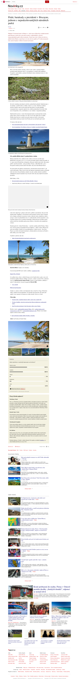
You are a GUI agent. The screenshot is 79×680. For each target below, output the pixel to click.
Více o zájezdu (15, 284)
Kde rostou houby (40, 667)
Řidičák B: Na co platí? (65, 659)
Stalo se (16, 8)
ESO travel (26, 450)
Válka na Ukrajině (33, 8)
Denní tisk (58, 10)
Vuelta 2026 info (22, 654)
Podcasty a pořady (33, 10)
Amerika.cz (42, 440)
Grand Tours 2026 (22, 663)
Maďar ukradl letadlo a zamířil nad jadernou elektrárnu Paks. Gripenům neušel (35, 508)
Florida (21, 450)
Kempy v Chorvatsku (54, 654)
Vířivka (63, 669)
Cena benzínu (47, 667)
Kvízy (42, 10)
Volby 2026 (10, 654)
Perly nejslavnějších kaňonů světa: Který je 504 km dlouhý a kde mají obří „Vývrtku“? (29, 124)
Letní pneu (43, 671)
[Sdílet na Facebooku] (46, 446)
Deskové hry (48, 671)
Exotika (30, 450)
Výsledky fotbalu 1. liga (33, 656)
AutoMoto (16, 10)
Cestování (23, 10)
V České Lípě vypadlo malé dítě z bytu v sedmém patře (33, 560)
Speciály (45, 10)
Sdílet (45, 27)
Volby (23, 8)
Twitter (17, 676)
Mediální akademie (34, 676)
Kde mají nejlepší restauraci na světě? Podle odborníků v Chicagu (25, 181)
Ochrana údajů (47, 676)
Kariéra (25, 676)
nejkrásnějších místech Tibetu (24, 309)
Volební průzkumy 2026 (12, 656)
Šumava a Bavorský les (55, 658)
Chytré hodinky (60, 671)
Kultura (46, 8)
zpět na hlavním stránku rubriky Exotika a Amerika (23, 315)
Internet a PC (10, 10)
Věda (20, 10)
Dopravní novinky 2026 (65, 658)
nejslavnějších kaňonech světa (29, 310)
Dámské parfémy (36, 671)
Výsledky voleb (11, 658)
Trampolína (33, 669)
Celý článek (36, 598)
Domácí (19, 8)
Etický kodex (41, 676)
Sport (39, 10)
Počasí (48, 10)
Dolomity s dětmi (53, 663)
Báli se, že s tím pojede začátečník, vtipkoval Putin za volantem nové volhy (34, 570)
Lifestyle (55, 8)
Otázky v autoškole (64, 661)
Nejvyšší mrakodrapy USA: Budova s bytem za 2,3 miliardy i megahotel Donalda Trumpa (29, 127)
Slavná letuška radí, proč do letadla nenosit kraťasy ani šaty (35, 539)
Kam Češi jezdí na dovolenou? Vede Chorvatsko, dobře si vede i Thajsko (26, 306)
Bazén (20, 669)
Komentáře (40, 8)
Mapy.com (25, 667)
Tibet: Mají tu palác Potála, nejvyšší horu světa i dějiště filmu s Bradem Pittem (33, 468)
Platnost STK (63, 663)
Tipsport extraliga (32, 658)
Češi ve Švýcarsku (54, 659)
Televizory (54, 671)
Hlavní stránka (11, 8)
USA (17, 450)
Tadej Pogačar (21, 659)
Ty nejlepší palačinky (44, 654)
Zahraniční (27, 8)
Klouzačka (43, 669)
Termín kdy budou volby (12, 659)
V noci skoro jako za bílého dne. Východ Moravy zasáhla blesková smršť (33, 519)
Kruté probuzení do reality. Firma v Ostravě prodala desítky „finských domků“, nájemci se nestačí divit (34, 529)
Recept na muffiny (43, 656)
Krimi (44, 8)
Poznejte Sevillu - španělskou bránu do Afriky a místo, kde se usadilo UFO (26, 299)
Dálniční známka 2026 (65, 656)
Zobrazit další (28, 488)
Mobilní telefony (21, 671)
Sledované (63, 10)
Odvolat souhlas (54, 676)
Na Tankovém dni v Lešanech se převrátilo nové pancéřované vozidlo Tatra (33, 498)
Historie (27, 10)
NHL (30, 663)
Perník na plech (43, 663)
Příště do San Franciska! (15, 287)
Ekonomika (51, 8)
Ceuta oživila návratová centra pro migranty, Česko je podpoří (38, 616)
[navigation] (1, 2)
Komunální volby (11, 663)
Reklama (21, 676)
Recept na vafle (43, 661)
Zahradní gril (58, 669)
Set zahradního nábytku (50, 669)
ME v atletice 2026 (33, 659)
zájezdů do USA (35, 270)
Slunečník (38, 669)
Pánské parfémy (67, 671)
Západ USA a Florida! (15, 274)
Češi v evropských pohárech (56, 667)
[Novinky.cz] (15, 6)
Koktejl (59, 8)
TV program (53, 10)
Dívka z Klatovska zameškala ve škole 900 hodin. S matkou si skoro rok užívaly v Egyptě (61, 617)
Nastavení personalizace (63, 676)
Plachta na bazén (26, 669)
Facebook (13, 676)
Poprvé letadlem (53, 656)
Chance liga (31, 654)
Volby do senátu (11, 661)
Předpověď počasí (32, 667)
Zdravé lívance (43, 658)
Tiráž (28, 676)
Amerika (34, 450)
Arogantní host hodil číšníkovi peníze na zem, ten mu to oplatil (34, 550)
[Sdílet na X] (48, 446)
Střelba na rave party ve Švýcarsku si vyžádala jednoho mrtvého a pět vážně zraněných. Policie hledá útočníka (17, 618)
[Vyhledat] (47, 1)
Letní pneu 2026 (64, 654)
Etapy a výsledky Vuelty (23, 656)
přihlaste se (23, 388)
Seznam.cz (75, 1)
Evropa (22, 511)
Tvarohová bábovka (44, 659)
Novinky (9, 26)
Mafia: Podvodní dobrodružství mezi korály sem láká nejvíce (24, 238)
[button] (28, 54)
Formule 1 (31, 661)
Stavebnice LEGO (28, 671)
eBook (41, 27)
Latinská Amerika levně (54, 661)
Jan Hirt (20, 658)
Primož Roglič (21, 661)
